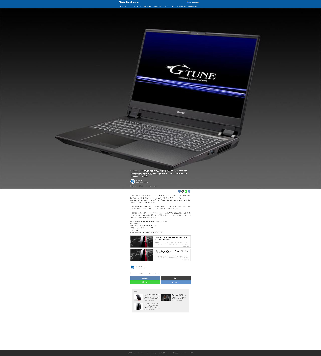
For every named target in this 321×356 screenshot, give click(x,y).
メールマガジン (184, 353)
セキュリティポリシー (152, 353)
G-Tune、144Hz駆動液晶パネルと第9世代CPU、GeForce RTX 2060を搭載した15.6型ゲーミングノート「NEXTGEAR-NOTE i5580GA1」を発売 (158, 173)
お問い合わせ (174, 353)
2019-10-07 (139, 180)
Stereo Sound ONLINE (142, 182)
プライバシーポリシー (139, 353)
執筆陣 (191, 353)
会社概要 (130, 353)
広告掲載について (164, 353)
